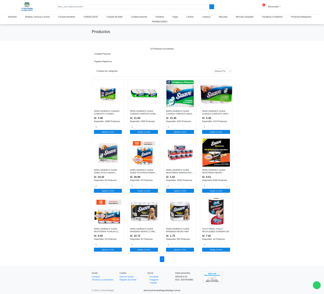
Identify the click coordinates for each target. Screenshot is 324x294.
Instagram (153, 280)
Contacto (96, 277)
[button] (106, 71)
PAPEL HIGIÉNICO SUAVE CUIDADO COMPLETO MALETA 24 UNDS (180, 112)
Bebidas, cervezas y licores (37, 17)
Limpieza (206, 17)
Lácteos (190, 17)
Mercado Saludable (245, 17)
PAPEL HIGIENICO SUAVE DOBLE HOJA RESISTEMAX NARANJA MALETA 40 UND (142, 171)
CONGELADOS (91, 17)
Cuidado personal (139, 17)
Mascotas (223, 17)
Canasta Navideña (66, 17)
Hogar (175, 17)
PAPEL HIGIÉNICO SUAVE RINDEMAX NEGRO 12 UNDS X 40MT (144, 230)
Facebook (153, 277)
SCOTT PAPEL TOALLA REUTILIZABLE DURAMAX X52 (215, 230)
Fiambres (160, 17)
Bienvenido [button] (273, 7)
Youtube (153, 283)
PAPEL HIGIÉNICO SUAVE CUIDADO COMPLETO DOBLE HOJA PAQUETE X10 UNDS (143, 112)
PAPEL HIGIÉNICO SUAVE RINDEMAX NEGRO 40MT (177, 230)
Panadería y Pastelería (272, 17)
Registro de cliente (128, 280)
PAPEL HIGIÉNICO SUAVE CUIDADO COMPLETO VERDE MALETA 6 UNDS (215, 112)
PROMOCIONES (159, 22)
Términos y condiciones (102, 280)
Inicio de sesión (127, 277)
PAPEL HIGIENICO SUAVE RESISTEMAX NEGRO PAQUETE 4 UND (213, 171)
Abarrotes (12, 17)
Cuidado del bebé (114, 17)
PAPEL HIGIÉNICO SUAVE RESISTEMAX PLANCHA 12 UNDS (106, 230)
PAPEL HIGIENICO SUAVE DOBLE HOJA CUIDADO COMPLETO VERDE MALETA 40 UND (107, 171)
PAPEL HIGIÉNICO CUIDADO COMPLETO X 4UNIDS (107, 112)
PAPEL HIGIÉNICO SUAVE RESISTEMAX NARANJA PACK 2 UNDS (179, 171)
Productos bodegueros (301, 17)
